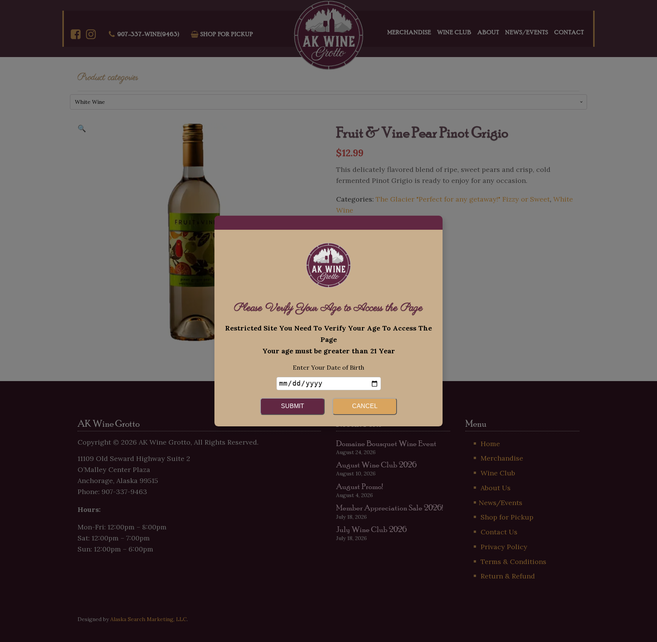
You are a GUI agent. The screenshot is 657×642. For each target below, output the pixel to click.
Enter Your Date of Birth (328, 367)
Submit (292, 406)
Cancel (365, 406)
